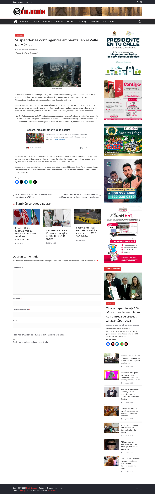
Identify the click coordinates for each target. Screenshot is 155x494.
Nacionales (19, 35)
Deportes (60, 22)
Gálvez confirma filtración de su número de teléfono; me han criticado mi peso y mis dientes (78, 195)
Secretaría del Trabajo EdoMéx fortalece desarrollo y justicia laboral (129, 428)
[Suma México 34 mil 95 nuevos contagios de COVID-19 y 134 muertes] (56, 210)
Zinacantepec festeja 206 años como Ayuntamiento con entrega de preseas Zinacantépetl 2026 (123, 314)
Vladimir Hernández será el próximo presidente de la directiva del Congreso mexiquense (130, 359)
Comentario (19, 267)
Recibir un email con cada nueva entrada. (30, 342)
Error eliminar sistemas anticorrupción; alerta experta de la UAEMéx (34, 195)
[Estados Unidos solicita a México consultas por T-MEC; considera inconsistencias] (26, 210)
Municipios (47, 22)
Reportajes (82, 22)
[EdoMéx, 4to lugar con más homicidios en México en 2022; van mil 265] (87, 210)
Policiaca (95, 22)
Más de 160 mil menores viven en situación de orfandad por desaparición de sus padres (130, 463)
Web (15, 320)
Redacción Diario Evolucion (130, 325)
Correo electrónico (21, 310)
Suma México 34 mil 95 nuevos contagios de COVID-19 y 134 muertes (56, 234)
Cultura (70, 22)
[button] (115, 21)
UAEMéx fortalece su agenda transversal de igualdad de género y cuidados (129, 412)
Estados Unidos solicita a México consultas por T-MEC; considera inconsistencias (26, 234)
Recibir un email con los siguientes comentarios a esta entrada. (40, 335)
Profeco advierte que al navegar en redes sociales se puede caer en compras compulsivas (130, 376)
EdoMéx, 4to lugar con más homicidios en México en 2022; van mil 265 (86, 231)
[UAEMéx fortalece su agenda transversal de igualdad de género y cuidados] (111, 413)
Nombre (17, 298)
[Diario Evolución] (15, 21)
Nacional (24, 22)
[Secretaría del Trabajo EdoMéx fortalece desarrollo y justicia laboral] (111, 430)
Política (35, 22)
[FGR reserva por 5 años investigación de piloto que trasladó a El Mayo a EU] (111, 447)
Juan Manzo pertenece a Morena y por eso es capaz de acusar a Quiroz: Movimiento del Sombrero (130, 394)
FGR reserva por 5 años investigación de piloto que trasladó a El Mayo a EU (129, 445)
